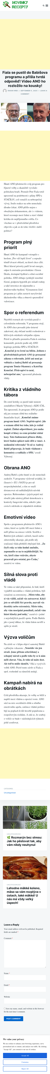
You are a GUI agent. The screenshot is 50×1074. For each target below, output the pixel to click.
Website (7, 996)
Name (7, 973)
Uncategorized (10, 793)
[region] (25, 1054)
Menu (47, 5)
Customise (25, 1062)
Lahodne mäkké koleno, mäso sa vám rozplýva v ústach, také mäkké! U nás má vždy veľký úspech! (24, 895)
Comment (8, 938)
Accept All (25, 1055)
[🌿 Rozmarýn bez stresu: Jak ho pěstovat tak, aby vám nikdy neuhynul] (25, 817)
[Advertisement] (25, 44)
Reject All (25, 1069)
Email (7, 985)
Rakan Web (13, 91)
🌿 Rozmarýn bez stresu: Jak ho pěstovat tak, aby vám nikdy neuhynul (24, 841)
